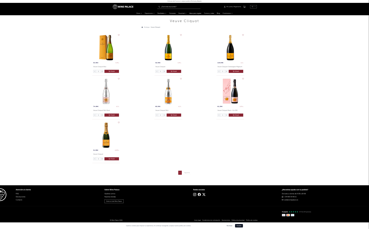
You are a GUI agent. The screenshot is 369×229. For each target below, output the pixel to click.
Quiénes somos (109, 193)
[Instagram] (194, 195)
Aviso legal (197, 220)
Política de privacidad (238, 220)
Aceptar (239, 225)
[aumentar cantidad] (102, 71)
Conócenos (227, 13)
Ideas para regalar (195, 13)
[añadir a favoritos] (119, 35)
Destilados (161, 13)
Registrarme (237, 6)
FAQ (17, 193)
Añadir (112, 71)
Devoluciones (20, 197)
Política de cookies (252, 220)
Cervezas (172, 13)
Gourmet (181, 13)
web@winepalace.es (291, 200)
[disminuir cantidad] (94, 71)
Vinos (138, 13)
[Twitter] (203, 195)
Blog (218, 13)
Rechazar (229, 225)
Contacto (19, 200)
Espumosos (149, 13)
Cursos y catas (209, 13)
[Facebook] (199, 195)
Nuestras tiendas (110, 197)
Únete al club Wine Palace (114, 201)
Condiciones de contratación (211, 220)
